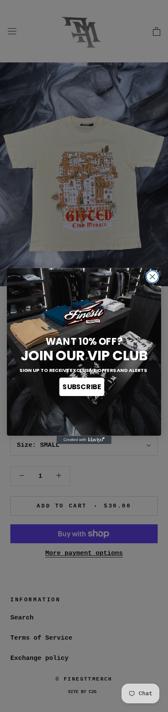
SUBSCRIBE (81, 387)
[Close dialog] (152, 277)
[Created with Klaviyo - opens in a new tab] (83, 440)
